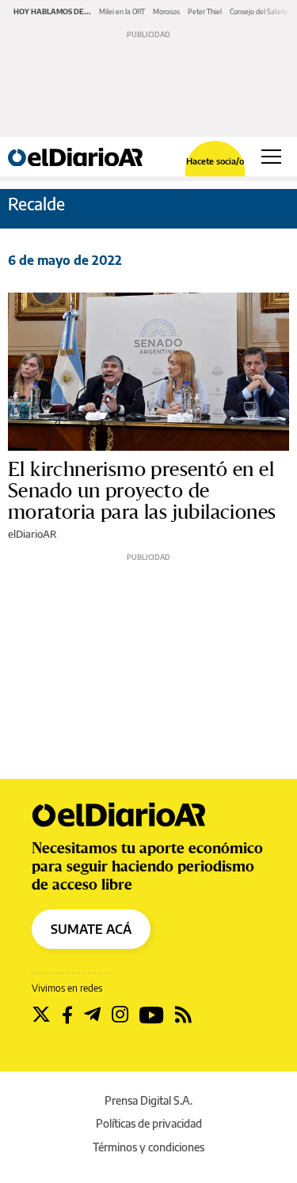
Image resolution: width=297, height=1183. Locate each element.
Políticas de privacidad (149, 1123)
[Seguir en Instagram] (120, 1014)
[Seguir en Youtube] (151, 1014)
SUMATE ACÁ (91, 929)
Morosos (166, 11)
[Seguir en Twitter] (41, 1014)
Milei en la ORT (122, 11)
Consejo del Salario (259, 11)
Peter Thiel (205, 11)
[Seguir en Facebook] (67, 1014)
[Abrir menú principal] (271, 156)
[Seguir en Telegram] (92, 1014)
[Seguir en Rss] (183, 1014)
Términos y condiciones (148, 1147)
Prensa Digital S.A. (148, 1100)
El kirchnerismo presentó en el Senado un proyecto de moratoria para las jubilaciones (142, 491)
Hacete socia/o (215, 161)
